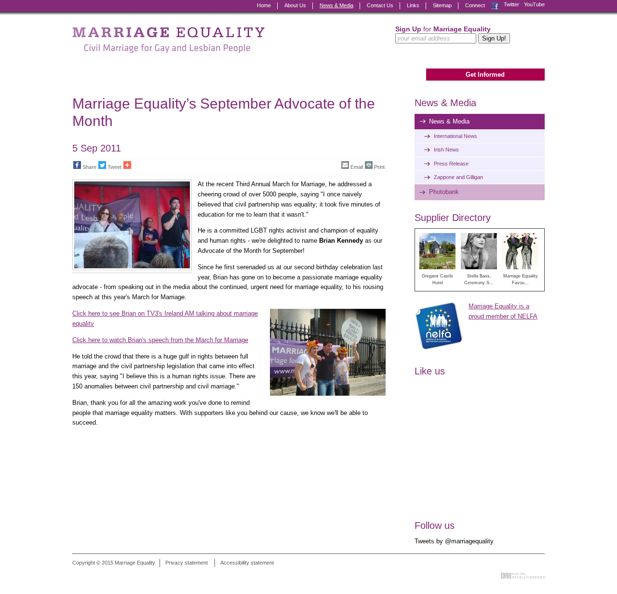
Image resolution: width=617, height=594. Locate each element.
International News (455, 136)
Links (413, 5)
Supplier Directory (453, 217)
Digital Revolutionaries (523, 576)
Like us (430, 371)
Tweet (114, 167)
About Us (295, 5)
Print (379, 167)
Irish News (446, 149)
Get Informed (485, 74)
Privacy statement (186, 563)
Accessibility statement (247, 563)
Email (356, 167)
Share (89, 167)
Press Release (451, 163)
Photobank (444, 191)
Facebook (495, 4)
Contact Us (380, 5)
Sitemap (442, 5)
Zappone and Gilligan (458, 177)
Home (264, 5)
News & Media (336, 5)
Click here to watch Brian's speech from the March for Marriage (160, 340)
